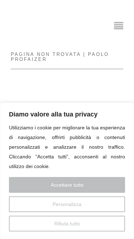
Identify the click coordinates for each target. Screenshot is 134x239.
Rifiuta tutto (67, 223)
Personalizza (67, 204)
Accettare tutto (67, 185)
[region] (67, 170)
